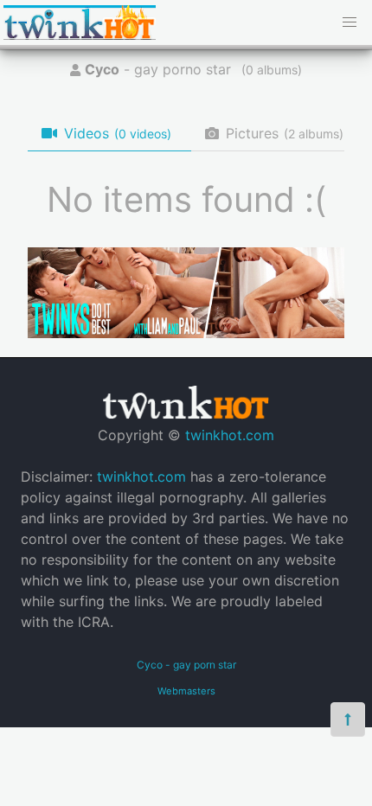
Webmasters (186, 691)
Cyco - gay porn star (186, 664)
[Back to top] (347, 719)
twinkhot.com (229, 435)
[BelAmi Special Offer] (186, 333)
